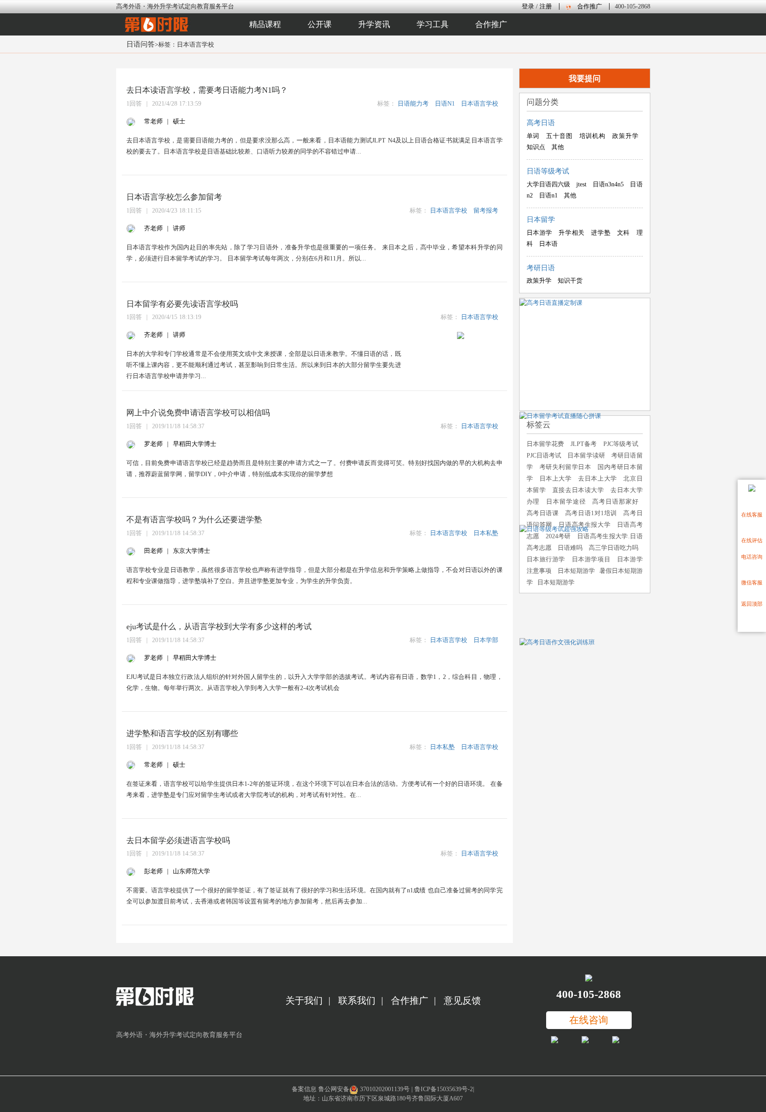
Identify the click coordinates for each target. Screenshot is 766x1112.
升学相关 (571, 232)
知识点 (536, 147)
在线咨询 (588, 1019)
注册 (545, 6)
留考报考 (485, 210)
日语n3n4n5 (608, 184)
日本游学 (539, 232)
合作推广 (589, 6)
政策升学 (625, 136)
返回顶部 (751, 604)
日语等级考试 (548, 171)
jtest (581, 184)
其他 (557, 147)
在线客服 (751, 515)
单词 (533, 136)
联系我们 (356, 1000)
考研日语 (541, 268)
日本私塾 (485, 533)
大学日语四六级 (549, 184)
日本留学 (541, 219)
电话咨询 (751, 557)
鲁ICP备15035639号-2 (443, 1089)
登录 (528, 6)
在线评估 (751, 540)
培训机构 (592, 136)
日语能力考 (413, 103)
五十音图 (559, 136)
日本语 (548, 244)
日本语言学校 (479, 103)
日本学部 (485, 640)
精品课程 (265, 24)
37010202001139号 (385, 1089)
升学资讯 (374, 24)
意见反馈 (462, 1000)
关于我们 (304, 1000)
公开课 (320, 24)
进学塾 (600, 232)
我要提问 (585, 78)
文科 (623, 232)
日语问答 (140, 44)
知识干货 (570, 280)
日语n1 (548, 195)
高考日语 (541, 122)
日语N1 (445, 103)
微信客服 (751, 583)
